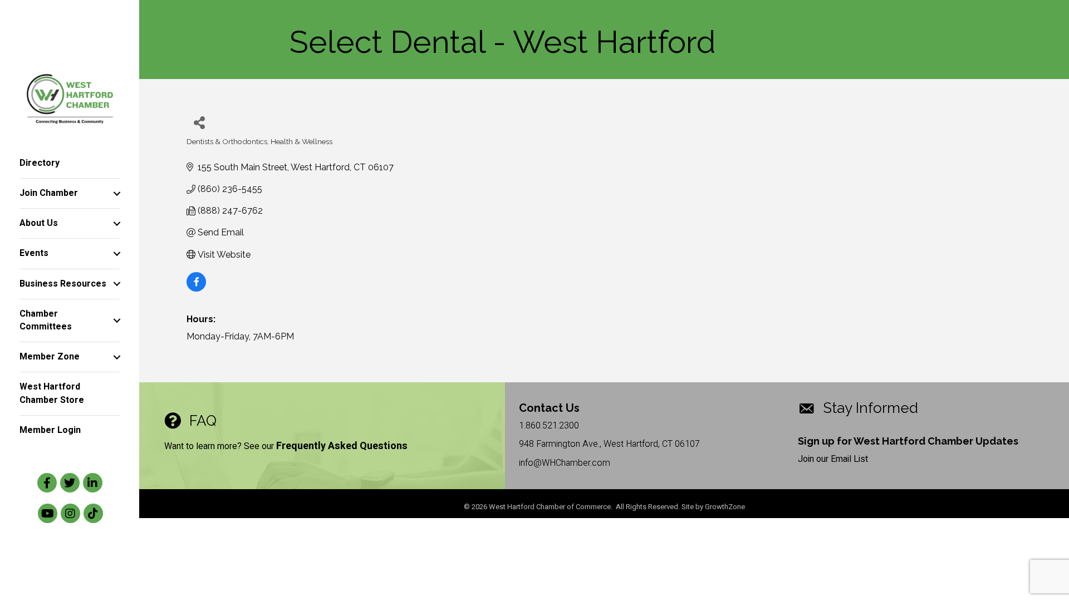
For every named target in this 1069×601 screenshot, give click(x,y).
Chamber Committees (45, 320)
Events (33, 253)
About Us (38, 223)
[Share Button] (199, 122)
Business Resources (62, 283)
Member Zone (49, 356)
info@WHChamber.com (564, 463)
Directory (39, 163)
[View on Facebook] (196, 288)
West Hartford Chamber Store (51, 393)
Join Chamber (48, 193)
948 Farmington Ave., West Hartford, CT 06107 (609, 444)
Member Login (50, 430)
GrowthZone (725, 506)
